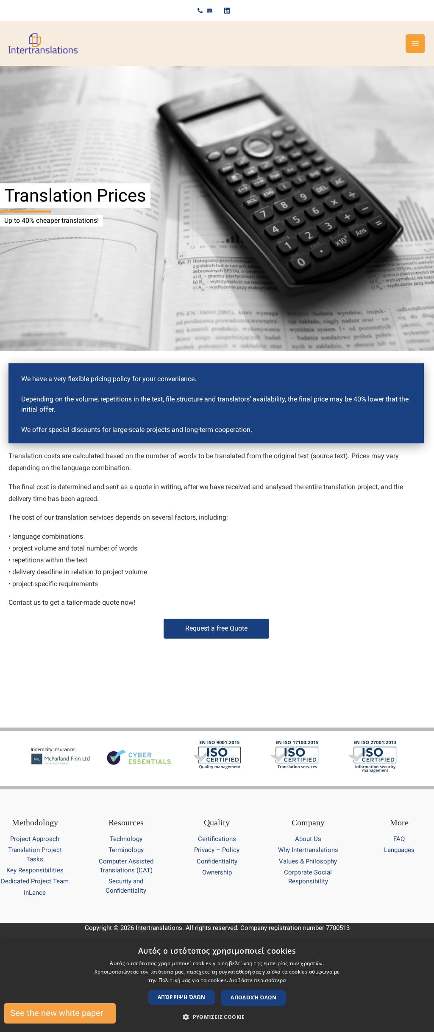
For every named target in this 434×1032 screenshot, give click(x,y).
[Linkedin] (227, 10)
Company (308, 822)
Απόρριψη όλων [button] (181, 997)
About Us (308, 839)
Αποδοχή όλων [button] (253, 997)
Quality (217, 822)
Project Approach (34, 839)
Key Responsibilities (35, 870)
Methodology (35, 822)
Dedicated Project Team (35, 881)
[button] (217, 1017)
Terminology (126, 850)
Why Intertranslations (308, 850)
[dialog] (217, 985)
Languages (399, 850)
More (399, 822)
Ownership (217, 872)
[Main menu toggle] (415, 43)
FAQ (399, 839)
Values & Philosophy (308, 861)
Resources (126, 822)
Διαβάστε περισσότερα (257, 980)
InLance (35, 892)
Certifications (217, 839)
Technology (126, 839)
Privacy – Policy (216, 850)
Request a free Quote (216, 628)
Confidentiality (217, 861)
